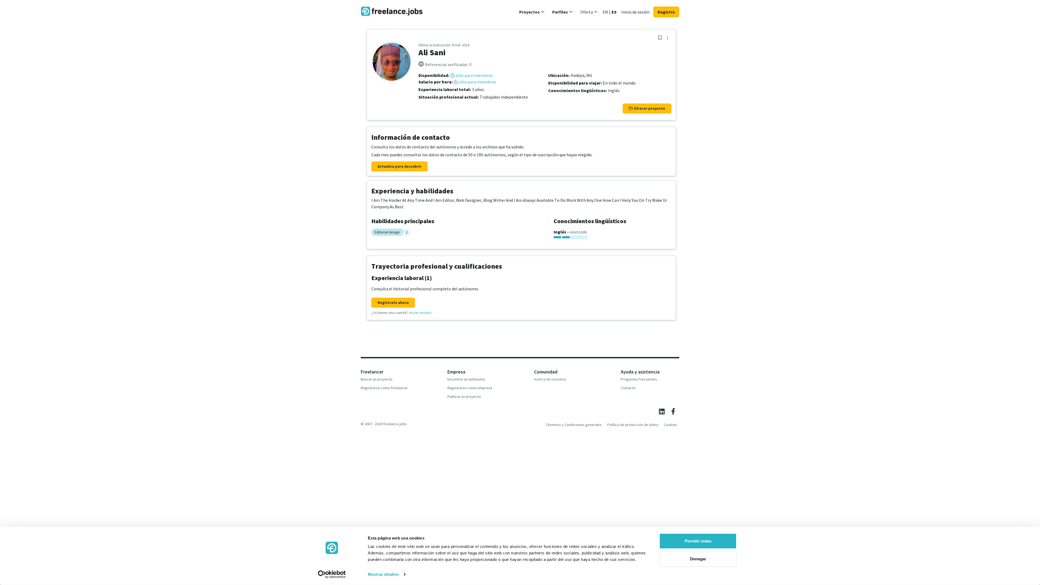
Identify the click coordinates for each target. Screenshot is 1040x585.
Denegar (698, 558)
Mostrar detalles (383, 574)
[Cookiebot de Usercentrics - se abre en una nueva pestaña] (332, 574)
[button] (531, 11)
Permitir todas (698, 541)
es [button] (614, 12)
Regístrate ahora (393, 302)
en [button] (605, 12)
